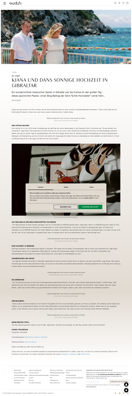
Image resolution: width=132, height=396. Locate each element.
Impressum (51, 393)
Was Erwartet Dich (55, 382)
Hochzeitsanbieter (71, 375)
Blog (67, 380)
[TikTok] (119, 392)
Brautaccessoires (19, 380)
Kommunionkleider (19, 377)
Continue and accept (90, 207)
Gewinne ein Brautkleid (56, 370)
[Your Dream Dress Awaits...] (15, 3)
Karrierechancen (54, 375)
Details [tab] (66, 187)
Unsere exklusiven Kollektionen (74, 377)
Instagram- (65, 354)
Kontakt (31, 377)
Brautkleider (17, 370)
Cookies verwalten (71, 382)
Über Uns (31, 380)
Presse (68, 372)
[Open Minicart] (127, 3)
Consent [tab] (40, 187)
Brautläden (17, 382)
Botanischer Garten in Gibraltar (36, 337)
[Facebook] (115, 392)
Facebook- (73, 354)
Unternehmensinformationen (74, 370)
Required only (65, 207)
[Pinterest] (123, 392)
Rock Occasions (31, 342)
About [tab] (91, 187)
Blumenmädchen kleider (21, 375)
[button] (126, 390)
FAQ (51, 377)
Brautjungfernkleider (20, 372)
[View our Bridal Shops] (119, 3)
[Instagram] (127, 392)
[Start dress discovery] (126, 384)
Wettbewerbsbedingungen (57, 372)
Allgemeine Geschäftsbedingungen (39, 375)
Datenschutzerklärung (91, 386)
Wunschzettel (123, 3)
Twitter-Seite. (85, 354)
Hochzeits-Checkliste (35, 382)
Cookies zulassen (34, 372)
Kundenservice (54, 380)
